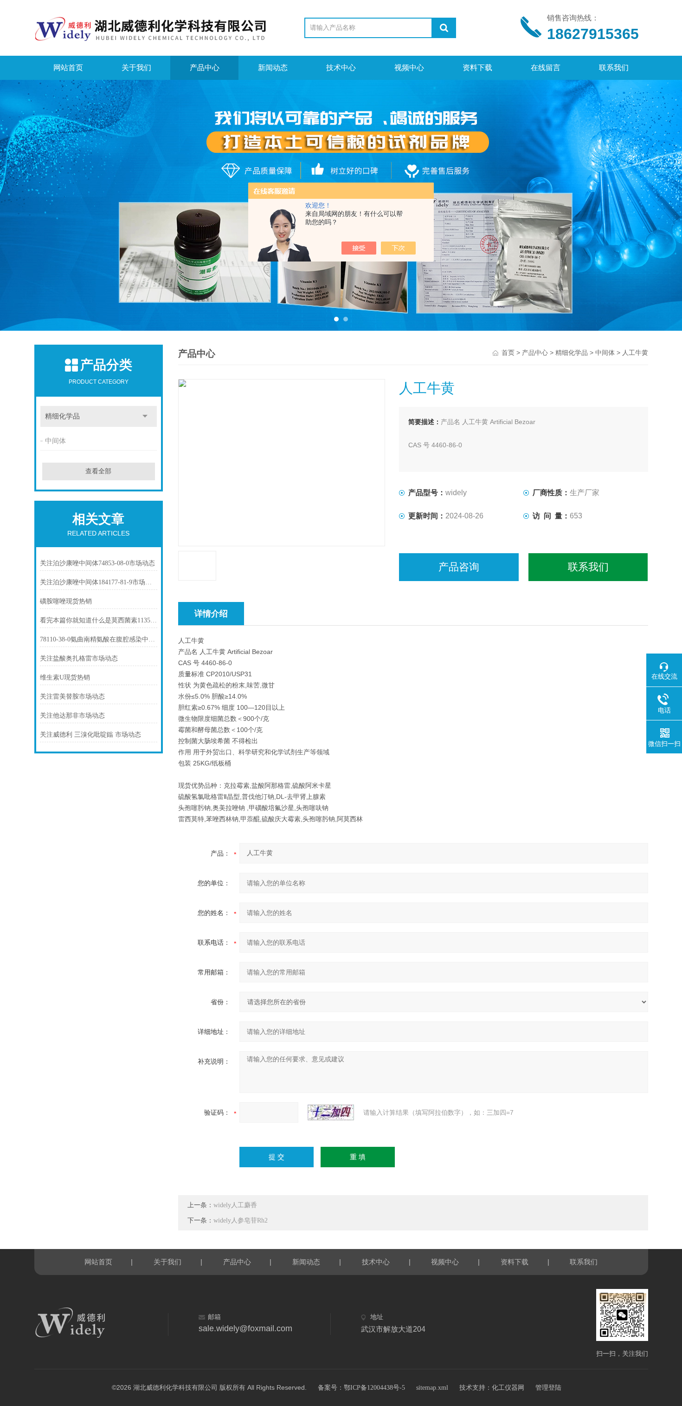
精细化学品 (62, 416)
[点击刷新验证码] (331, 1112)
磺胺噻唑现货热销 (66, 601)
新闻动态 (273, 68)
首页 (508, 352)
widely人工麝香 (235, 1205)
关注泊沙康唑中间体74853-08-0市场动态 (97, 563)
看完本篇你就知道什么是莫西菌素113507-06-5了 (99, 620)
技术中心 (341, 68)
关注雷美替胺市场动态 (72, 696)
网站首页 (68, 68)
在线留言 (545, 68)
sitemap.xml (432, 1387)
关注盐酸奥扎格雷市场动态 (79, 658)
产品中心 (204, 68)
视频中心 (409, 68)
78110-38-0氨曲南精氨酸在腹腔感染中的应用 (99, 639)
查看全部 (98, 471)
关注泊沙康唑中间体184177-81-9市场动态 (99, 582)
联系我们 (614, 68)
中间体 (55, 441)
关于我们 (136, 68)
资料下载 (477, 68)
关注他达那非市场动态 (72, 715)
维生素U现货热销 (65, 677)
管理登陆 (548, 1387)
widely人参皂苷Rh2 (240, 1220)
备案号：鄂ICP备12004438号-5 (361, 1387)
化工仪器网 (508, 1387)
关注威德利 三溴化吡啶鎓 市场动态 (90, 734)
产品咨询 (458, 567)
